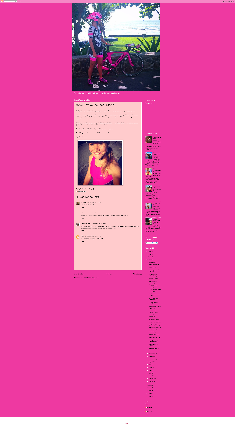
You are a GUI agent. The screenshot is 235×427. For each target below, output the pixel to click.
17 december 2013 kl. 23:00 (93, 202)
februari (151, 378)
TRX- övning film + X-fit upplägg (154, 299)
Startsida (109, 274)
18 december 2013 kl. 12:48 (91, 213)
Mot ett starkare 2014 (154, 264)
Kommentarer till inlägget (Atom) (91, 278)
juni (150, 367)
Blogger (126, 423)
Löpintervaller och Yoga (155, 322)
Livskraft (83, 202)
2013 (149, 260)
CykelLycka (152, 316)
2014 (149, 257)
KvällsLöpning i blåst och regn (154, 270)
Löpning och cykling (154, 334)
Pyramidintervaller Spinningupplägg (157, 188)
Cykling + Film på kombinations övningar (153, 285)
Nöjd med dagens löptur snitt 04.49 (155, 290)
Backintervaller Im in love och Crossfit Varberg (154, 312)
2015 (149, 254)
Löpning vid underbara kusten (154, 294)
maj (150, 370)
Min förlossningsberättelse (157, 170)
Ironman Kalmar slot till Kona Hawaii (157, 220)
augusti (151, 362)
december (151, 262)
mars (150, 376)
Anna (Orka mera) (86, 224)
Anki (82, 213)
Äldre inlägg (137, 274)
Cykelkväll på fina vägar (155, 325)
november (151, 353)
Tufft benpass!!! (153, 267)
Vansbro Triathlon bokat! (153, 345)
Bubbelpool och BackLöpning (153, 275)
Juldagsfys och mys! (154, 278)
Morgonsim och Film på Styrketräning (155, 328)
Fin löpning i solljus (154, 319)
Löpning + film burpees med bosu (155, 307)
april (150, 373)
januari (151, 381)
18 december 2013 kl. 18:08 (99, 223)
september (152, 359)
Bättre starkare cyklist (154, 337)
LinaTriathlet (149, 408)
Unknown (83, 236)
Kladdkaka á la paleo (157, 138)
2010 (149, 390)
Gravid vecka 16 (156, 204)
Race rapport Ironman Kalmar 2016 (156, 154)
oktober (151, 356)
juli (150, 364)
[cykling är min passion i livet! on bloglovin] (151, 243)
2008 (149, 396)
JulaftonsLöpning (153, 281)
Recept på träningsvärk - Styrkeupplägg (155, 340)
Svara (82, 207)
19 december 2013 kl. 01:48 (94, 236)
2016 (149, 251)
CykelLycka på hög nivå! (153, 303)
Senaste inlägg (79, 274)
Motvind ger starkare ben (154, 349)
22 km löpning (152, 332)
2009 (149, 393)
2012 (149, 385)
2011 (149, 388)
